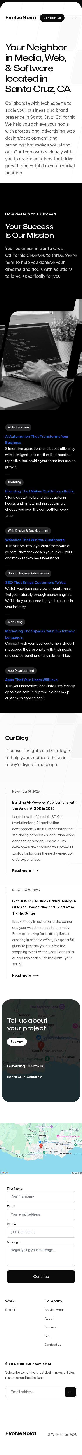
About (49, 1318)
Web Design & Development (28, 530)
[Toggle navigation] (74, 18)
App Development (21, 670)
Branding (14, 482)
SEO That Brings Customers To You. (35, 582)
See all (11, 1310)
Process (50, 1327)
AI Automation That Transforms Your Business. (37, 439)
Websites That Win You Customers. (35, 540)
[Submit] (70, 1392)
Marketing (15, 622)
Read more (21, 871)
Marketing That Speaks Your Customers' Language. (40, 634)
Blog (48, 1336)
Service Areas (54, 1310)
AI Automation (18, 427)
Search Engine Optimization (28, 573)
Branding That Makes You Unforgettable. (39, 491)
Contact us (53, 1344)
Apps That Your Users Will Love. (31, 680)
